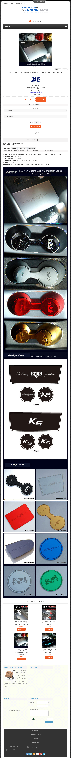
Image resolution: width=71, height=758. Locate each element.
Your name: (33, 702)
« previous (57, 69)
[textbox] (35, 16)
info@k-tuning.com (34, 747)
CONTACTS (40, 1)
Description (7, 148)
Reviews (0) (31, 148)
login (12, 3)
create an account (20, 3)
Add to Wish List (36, 132)
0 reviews (34, 140)
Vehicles (14, 148)
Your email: (33, 706)
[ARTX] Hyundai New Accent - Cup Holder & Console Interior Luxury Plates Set (21, 651)
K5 (34, 87)
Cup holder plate (10, 144)
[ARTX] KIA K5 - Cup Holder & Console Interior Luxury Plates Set (21, 30)
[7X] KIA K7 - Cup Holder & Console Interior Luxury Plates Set (48, 622)
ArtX (37, 85)
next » (64, 69)
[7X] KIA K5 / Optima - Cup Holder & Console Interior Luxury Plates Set (21, 622)
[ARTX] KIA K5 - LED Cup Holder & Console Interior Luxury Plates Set (49, 650)
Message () (34, 709)
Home (4, 30)
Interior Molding (40, 87)
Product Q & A (22, 148)
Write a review (41, 140)
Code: (44, 719)
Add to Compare (35, 133)
